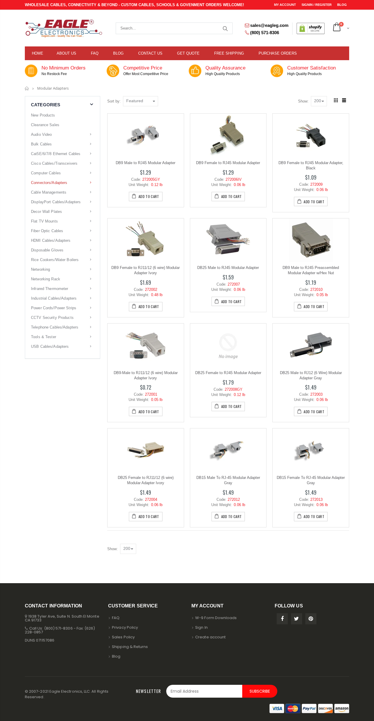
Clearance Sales (45, 125)
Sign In (201, 627)
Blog (342, 4)
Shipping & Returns (130, 646)
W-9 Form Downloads (216, 618)
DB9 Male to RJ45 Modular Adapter (145, 163)
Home (27, 88)
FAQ (116, 618)
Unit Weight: (139, 185)
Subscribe (260, 691)
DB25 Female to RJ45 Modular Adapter (228, 373)
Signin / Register (317, 4)
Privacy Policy (125, 627)
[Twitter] (296, 618)
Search (225, 28)
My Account (285, 4)
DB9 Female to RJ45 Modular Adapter (228, 163)
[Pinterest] (310, 618)
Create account (210, 637)
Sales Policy (123, 637)
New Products (43, 115)
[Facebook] (282, 618)
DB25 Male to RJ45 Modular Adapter (228, 267)
